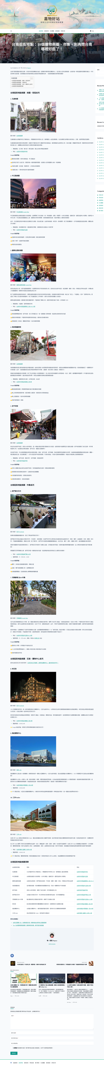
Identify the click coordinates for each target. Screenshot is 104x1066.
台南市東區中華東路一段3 (24, 785)
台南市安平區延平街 (22, 461)
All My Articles (52, 944)
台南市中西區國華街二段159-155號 (26, 306)
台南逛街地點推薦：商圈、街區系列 (21, 80)
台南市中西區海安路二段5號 (24, 382)
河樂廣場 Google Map (22, 618)
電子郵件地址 (14, 1038)
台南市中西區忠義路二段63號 (24, 721)
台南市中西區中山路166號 (84, 885)
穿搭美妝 (57, 31)
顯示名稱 (13, 1032)
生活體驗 (52, 31)
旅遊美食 (15, 1062)
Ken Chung (69, 1002)
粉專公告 (36, 638)
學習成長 (101, 197)
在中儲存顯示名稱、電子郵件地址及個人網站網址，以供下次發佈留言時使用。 (33, 1048)
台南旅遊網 (20, 135)
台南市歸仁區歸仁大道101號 (24, 849)
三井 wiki (19, 834)
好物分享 (63, 31)
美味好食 (46, 31)
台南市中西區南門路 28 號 (24, 554)
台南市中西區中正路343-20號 (24, 635)
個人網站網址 (14, 1043)
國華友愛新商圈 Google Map (24, 285)
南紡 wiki (19, 770)
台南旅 (18, 443)
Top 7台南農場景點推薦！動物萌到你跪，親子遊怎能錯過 (28, 925)
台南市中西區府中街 (22, 151)
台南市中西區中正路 (22, 230)
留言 (12, 1015)
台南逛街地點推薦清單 (17, 86)
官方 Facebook (20, 531)
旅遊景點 (41, 31)
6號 (32, 785)
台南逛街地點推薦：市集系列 (19, 82)
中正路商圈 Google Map (23, 212)
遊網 (21, 443)
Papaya (49, 53)
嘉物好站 (52, 19)
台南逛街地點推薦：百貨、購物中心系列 (22, 84)
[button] (30, 78)
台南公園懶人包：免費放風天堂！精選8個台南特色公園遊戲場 (29, 922)
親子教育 (101, 210)
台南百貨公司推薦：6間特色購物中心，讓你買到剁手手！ (43, 663)
